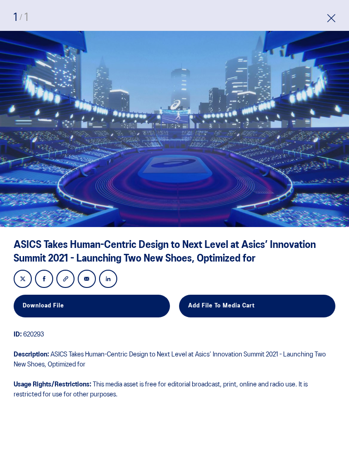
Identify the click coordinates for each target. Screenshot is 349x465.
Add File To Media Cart (221, 306)
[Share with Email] (87, 279)
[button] (331, 19)
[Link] (65, 279)
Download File (43, 306)
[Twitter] (23, 279)
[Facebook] (44, 279)
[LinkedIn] (108, 279)
